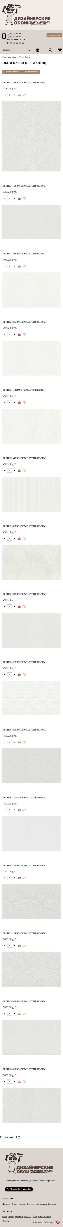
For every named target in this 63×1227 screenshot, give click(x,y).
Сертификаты (41, 1204)
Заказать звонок (54, 35)
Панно (11, 1216)
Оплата (14, 1204)
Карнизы (6, 1221)
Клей (35, 1216)
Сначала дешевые (12, 72)
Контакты (52, 1204)
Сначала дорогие (30, 72)
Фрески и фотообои (23, 1216)
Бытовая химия (44, 1216)
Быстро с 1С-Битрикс (43, 1222)
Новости (30, 1204)
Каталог (6, 50)
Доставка (6, 1204)
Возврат (22, 1204)
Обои (4, 1216)
